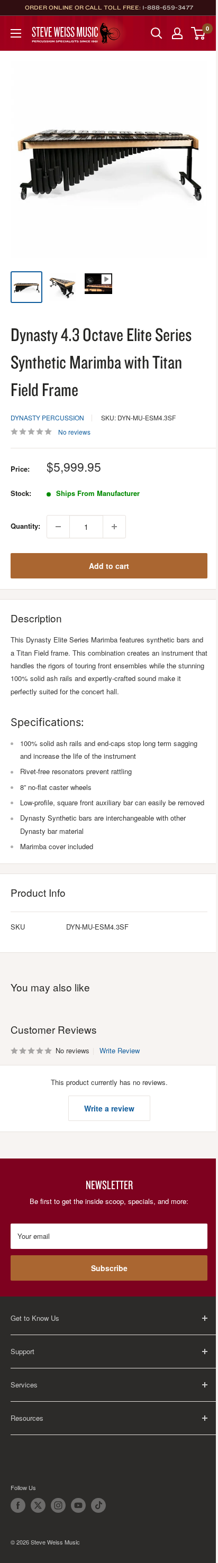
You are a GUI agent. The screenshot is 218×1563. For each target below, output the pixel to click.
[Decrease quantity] (58, 527)
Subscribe (109, 1268)
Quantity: (25, 526)
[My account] (177, 33)
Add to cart (109, 565)
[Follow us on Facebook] (18, 1505)
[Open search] (156, 33)
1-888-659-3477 (167, 7)
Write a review (109, 1108)
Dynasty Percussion (47, 417)
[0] (198, 33)
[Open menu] (16, 33)
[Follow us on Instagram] (58, 1505)
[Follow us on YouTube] (78, 1505)
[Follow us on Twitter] (38, 1505)
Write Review (119, 1050)
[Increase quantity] (114, 527)
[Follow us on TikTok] (98, 1505)
